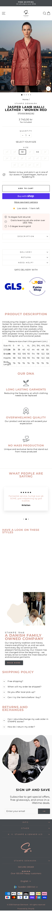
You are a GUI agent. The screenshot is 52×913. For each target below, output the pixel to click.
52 (30, 152)
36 (14, 158)
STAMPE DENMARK (25, 861)
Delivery (26, 252)
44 (37, 152)
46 (7, 152)
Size (26, 147)
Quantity (26, 131)
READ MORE (14, 663)
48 (14, 152)
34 (7, 158)
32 (45, 152)
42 (37, 158)
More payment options (26, 202)
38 (22, 158)
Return (26, 257)
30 (37, 165)
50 (22, 152)
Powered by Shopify (26, 909)
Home (25, 99)
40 (29, 158)
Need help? (26, 263)
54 (45, 158)
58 (22, 165)
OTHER (25, 828)
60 (29, 165)
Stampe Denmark (26, 103)
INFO (25, 822)
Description (26, 236)
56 (14, 165)
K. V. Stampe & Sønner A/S (25, 834)
